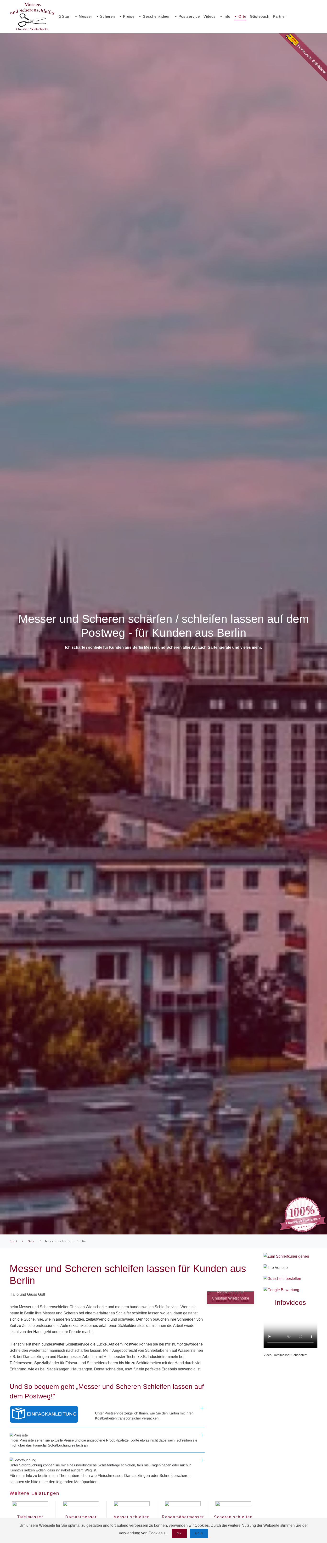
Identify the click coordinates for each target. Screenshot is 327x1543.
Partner (279, 16)
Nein (199, 1533)
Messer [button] (85, 16)
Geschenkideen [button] (156, 16)
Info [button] (227, 16)
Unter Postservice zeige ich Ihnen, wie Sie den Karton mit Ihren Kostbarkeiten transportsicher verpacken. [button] (144, 1415)
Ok (179, 1533)
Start (66, 16)
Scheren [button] (107, 16)
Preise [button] (129, 16)
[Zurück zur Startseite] (32, 16)
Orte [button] (242, 16)
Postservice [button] (189, 16)
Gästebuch (259, 16)
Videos (209, 16)
